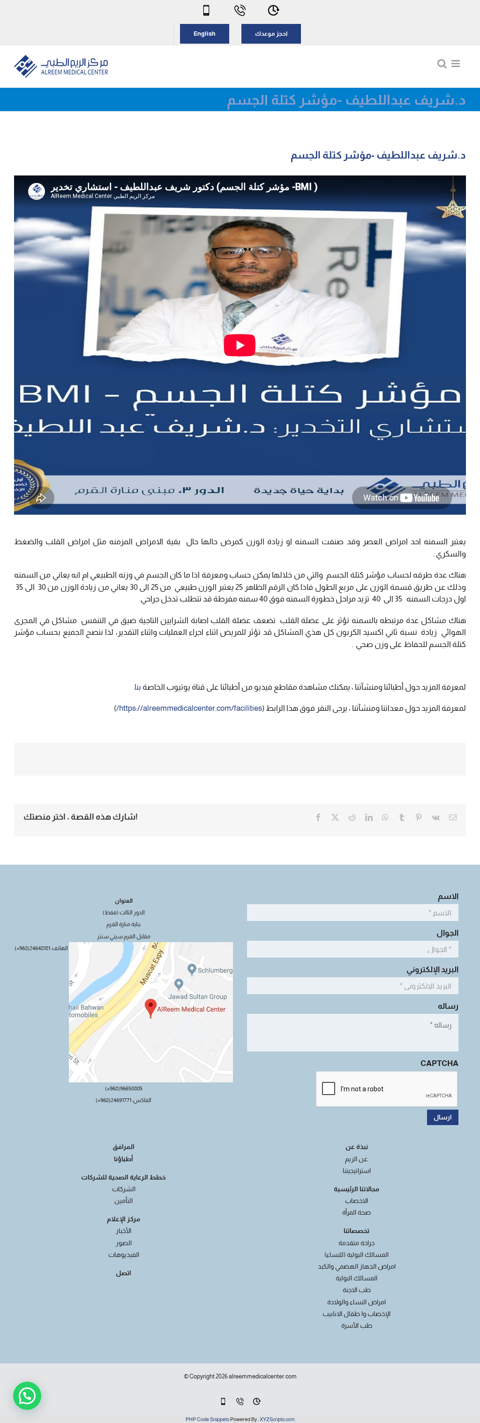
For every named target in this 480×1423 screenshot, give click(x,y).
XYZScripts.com (277, 1419)
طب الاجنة (357, 1290)
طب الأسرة (356, 1325)
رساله (446, 1006)
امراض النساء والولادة (356, 1302)
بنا (138, 687)
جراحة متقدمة (356, 1243)
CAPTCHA (439, 1063)
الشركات (123, 1189)
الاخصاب (356, 1200)
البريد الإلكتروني (430, 969)
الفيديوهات (123, 1254)
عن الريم (356, 1159)
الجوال (445, 932)
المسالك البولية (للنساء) (356, 1254)
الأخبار (123, 1230)
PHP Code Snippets (207, 1419)
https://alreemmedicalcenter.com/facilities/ (189, 708)
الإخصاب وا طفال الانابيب (356, 1313)
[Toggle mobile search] (442, 63)
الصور (124, 1243)
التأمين (123, 1200)
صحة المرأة (356, 1212)
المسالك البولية (356, 1278)
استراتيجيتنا (357, 1170)
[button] (27, 1396)
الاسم (446, 896)
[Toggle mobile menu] (456, 63)
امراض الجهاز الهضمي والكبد (357, 1266)
